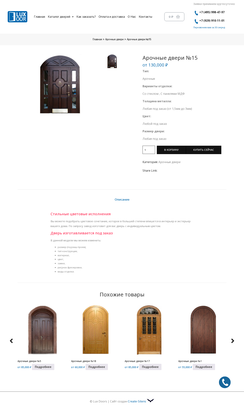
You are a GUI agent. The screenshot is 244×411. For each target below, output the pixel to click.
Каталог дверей (59, 16)
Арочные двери (114, 39)
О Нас (132, 16)
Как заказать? (86, 16)
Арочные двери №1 (190, 361)
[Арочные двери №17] (149, 329)
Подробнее (43, 367)
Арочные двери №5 (29, 361)
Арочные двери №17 (137, 361)
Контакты (145, 16)
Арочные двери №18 (83, 361)
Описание (122, 199)
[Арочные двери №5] (42, 329)
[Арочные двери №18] (95, 329)
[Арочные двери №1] (202, 329)
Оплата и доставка (112, 16)
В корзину (171, 149)
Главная (39, 16)
